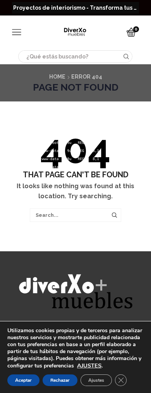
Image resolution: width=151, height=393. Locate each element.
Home (57, 77)
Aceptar (23, 380)
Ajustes (96, 380)
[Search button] (126, 56)
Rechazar (60, 380)
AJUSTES (89, 365)
